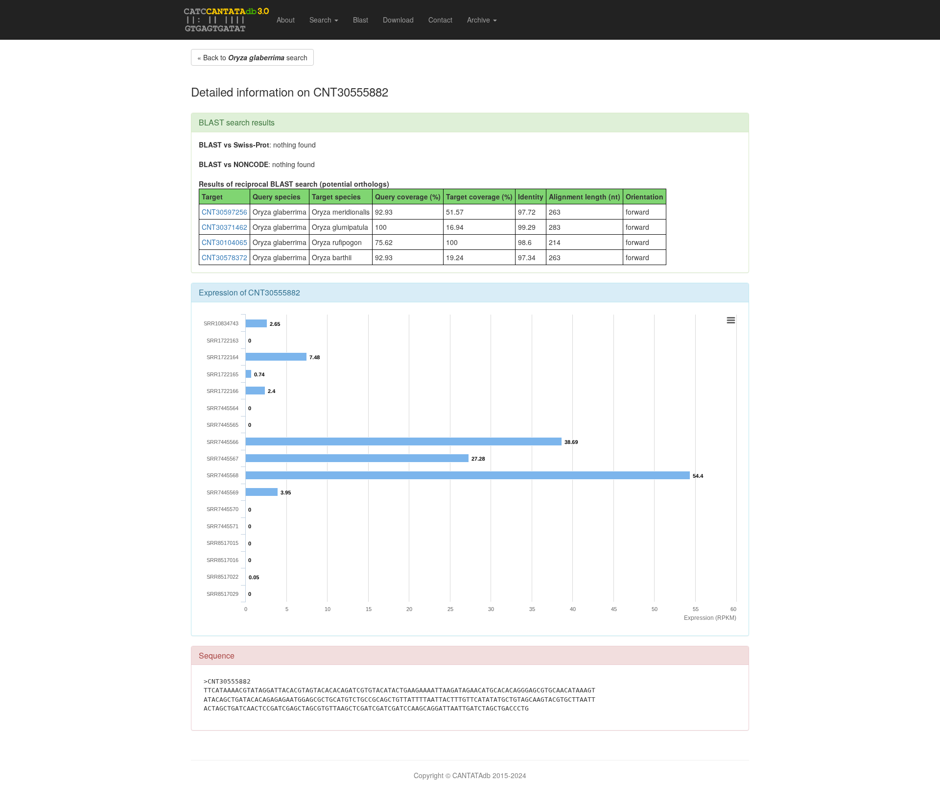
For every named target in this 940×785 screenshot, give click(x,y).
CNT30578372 (224, 257)
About (286, 20)
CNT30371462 (224, 227)
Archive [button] (479, 20)
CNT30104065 (224, 242)
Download (398, 20)
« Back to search (252, 57)
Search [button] (321, 20)
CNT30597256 (224, 212)
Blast (360, 20)
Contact (440, 20)
